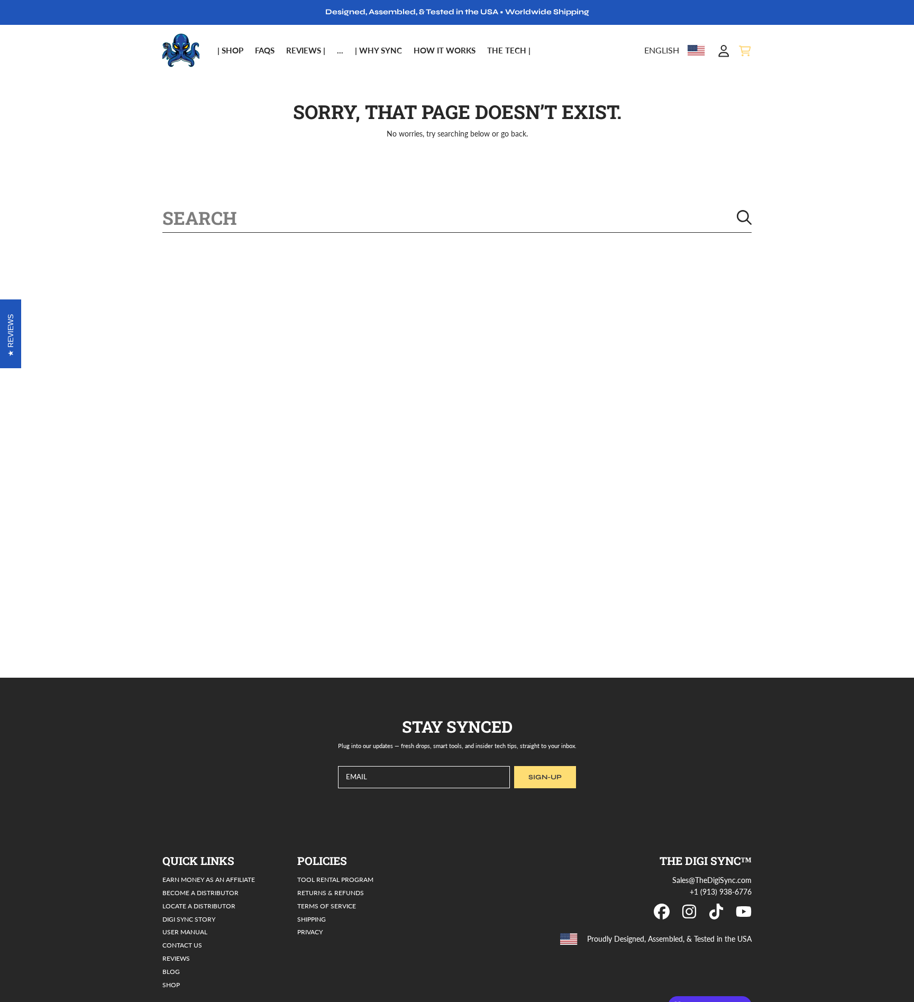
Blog (171, 971)
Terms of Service (326, 905)
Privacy (310, 931)
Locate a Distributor (198, 905)
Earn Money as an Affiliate (208, 879)
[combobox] (457, 217)
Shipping (311, 919)
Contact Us (182, 945)
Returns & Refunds (330, 892)
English (661, 50)
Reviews (176, 958)
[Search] (744, 217)
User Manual (184, 931)
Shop (171, 984)
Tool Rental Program (335, 879)
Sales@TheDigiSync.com (712, 880)
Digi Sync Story (188, 919)
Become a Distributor (200, 892)
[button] (744, 50)
